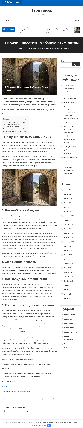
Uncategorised (69, 315)
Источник (5, 386)
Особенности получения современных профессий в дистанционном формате (69, 134)
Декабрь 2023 (69, 277)
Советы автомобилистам (70, 338)
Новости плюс (69, 328)
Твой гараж (41, 11)
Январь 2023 (68, 285)
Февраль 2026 (69, 216)
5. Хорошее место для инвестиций (15, 131)
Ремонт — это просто (71, 332)
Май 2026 (67, 203)
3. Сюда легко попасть (11, 127)
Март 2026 (68, 212)
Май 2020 (67, 294)
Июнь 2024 (68, 255)
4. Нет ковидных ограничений (14, 129)
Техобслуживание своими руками (70, 345)
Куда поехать (9, 79)
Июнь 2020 (68, 290)
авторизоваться (35, 411)
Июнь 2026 (68, 199)
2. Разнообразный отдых (12, 124)
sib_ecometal (22, 83)
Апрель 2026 (68, 207)
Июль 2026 (68, 194)
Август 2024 (68, 246)
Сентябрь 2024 (69, 242)
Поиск (77, 21)
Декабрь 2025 (69, 225)
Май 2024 (67, 259)
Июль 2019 (67, 298)
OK (49, 425)
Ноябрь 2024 (68, 233)
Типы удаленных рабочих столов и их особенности (71, 150)
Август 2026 (68, 190)
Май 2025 (67, 229)
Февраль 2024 (69, 272)
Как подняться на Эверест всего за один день (16, 399)
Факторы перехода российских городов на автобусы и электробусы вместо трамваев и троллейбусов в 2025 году (56, 30)
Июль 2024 (68, 251)
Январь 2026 (68, 220)
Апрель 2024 (68, 264)
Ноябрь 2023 (68, 281)
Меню (7, 20)
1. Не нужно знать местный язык (14, 122)
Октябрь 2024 (69, 238)
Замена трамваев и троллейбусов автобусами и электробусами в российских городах (19, 30)
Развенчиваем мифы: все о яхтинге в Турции (44, 399)
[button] (25, 119)
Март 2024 (68, 268)
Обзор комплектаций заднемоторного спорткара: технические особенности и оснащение (71, 165)
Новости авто (68, 323)
